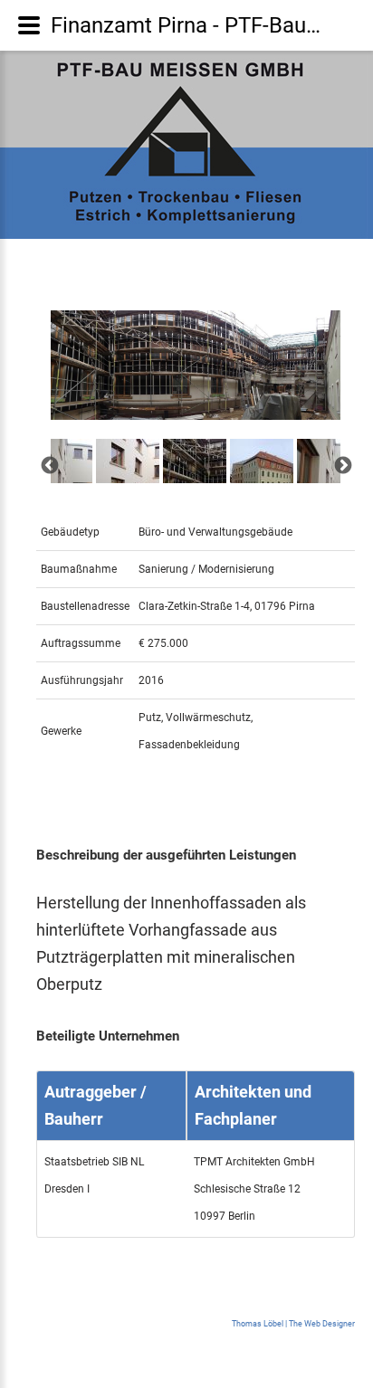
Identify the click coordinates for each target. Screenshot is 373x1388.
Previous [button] (49, 465)
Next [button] (342, 465)
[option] (195, 365)
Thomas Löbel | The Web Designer (293, 1323)
